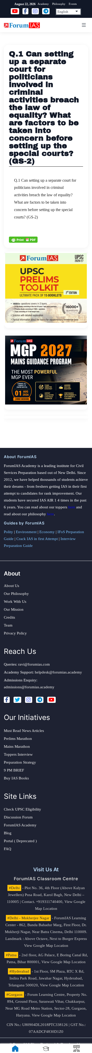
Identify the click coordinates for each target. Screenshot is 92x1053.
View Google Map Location (46, 946)
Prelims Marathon (18, 739)
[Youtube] (51, 700)
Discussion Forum (18, 817)
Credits (9, 617)
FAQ (7, 849)
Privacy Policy (15, 633)
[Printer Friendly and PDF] (23, 239)
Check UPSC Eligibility (22, 809)
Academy (43, 3)
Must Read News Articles (24, 731)
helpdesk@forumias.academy (58, 672)
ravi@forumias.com (34, 664)
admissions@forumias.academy (29, 687)
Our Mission (14, 609)
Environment (26, 532)
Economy (47, 532)
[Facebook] (7, 700)
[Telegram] (39, 700)
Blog (8, 833)
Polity (8, 532)
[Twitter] (17, 700)
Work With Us (15, 601)
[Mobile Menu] (83, 25)
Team (8, 625)
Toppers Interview (18, 754)
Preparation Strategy (20, 762)
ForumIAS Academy (20, 825)
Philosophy (58, 3)
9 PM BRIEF (14, 770)
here (71, 507)
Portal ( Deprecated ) (20, 841)
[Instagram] (28, 700)
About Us (11, 586)
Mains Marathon (17, 746)
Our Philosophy (16, 594)
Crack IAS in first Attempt (37, 539)
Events (73, 3)
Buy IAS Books (16, 778)
